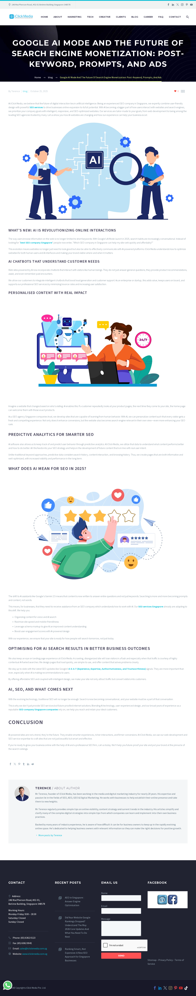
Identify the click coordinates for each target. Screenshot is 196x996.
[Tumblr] (24, 764)
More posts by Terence (50, 835)
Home (44, 16)
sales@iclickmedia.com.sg (33, 948)
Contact (175, 16)
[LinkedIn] (173, 4)
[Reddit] (32, 764)
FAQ (160, 16)
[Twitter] (177, 4)
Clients (121, 16)
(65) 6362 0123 (28, 937)
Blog (134, 16)
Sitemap (152, 959)
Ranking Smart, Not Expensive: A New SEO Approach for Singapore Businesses (77, 954)
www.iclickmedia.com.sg (34, 953)
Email (104, 905)
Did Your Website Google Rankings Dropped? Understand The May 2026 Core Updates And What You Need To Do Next (77, 927)
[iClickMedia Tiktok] (186, 988)
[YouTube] (191, 4)
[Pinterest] (187, 4)
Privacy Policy (165, 959)
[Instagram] (182, 4)
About (57, 16)
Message (105, 918)
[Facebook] (168, 4)
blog (25, 91)
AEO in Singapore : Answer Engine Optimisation (74, 901)
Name (104, 893)
